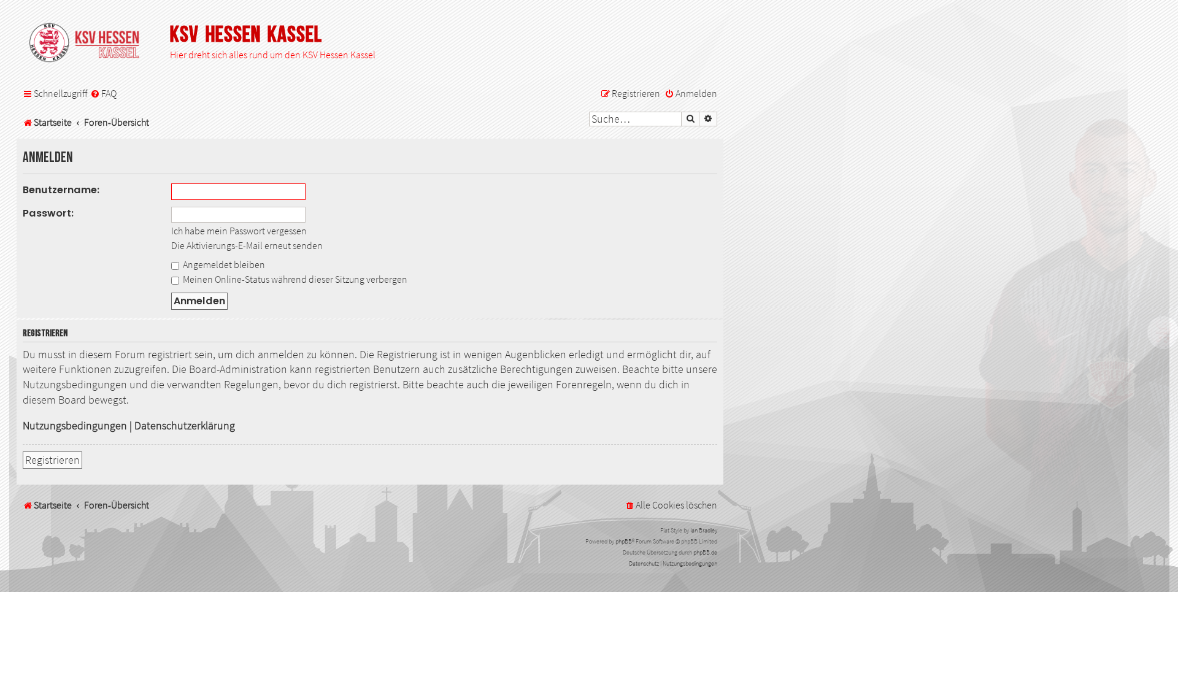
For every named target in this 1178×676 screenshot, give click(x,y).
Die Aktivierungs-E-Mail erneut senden (247, 245)
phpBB (623, 541)
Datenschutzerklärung (184, 425)
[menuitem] (103, 94)
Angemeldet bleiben (223, 264)
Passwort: (48, 213)
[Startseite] (90, 43)
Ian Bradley (703, 530)
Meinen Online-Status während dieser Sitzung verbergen (294, 279)
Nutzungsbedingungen (75, 425)
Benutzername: (61, 190)
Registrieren (52, 460)
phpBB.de (705, 552)
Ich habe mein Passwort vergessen (239, 231)
